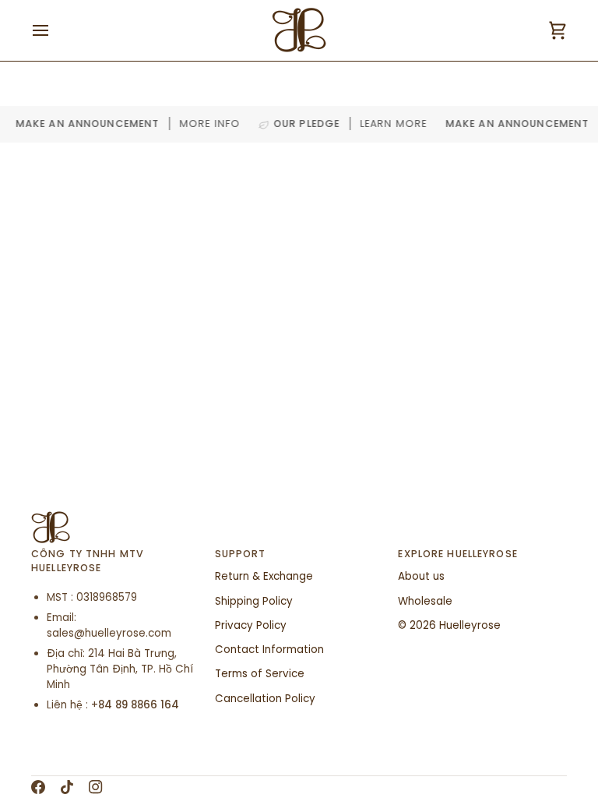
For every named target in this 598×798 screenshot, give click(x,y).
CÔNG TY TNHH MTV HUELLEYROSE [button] (87, 561)
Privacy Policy (251, 625)
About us (421, 576)
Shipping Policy (254, 601)
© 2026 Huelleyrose (449, 625)
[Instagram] (96, 787)
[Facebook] (38, 787)
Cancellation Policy (265, 698)
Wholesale (425, 601)
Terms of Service (259, 673)
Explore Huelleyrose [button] (457, 553)
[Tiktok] (67, 787)
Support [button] (240, 553)
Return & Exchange (264, 576)
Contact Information (269, 649)
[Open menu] (54, 30)
